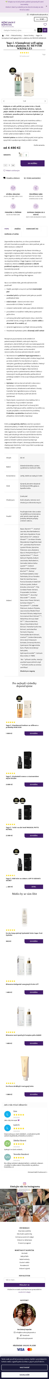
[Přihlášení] (39, 30)
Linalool (23, 637)
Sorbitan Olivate (34, 539)
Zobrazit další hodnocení (37, 1172)
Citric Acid (24, 640)
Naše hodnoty (24, 1259)
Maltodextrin (33, 561)
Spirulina (35, 547)
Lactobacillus (32, 629)
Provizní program (24, 1243)
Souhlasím (24, 1375)
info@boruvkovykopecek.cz (39, 14)
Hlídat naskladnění (33, 178)
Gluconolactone (31, 621)
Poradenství (24, 1265)
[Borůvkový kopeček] (24, 24)
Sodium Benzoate (34, 637)
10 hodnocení (24, 56)
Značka (17, 229)
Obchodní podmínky (24, 1234)
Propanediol (24, 592)
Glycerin (28, 529)
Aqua (22, 529)
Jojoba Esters (25, 555)
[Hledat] (35, 30)
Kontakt (25, 1253)
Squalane (31, 534)
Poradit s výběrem (13, 178)
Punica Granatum (27, 582)
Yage (43, 54)
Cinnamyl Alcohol (33, 643)
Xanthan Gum (31, 579)
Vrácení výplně (24, 1269)
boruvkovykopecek (26, 1338)
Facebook (25, 1335)
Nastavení (24, 1367)
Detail (34, 887)
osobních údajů (24, 1292)
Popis (7, 229)
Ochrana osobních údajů (24, 1237)
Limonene (30, 587)
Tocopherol (24, 606)
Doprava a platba (12, 234)
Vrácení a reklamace (24, 1240)
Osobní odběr (24, 1262)
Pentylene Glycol (32, 553)
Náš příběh (24, 1256)
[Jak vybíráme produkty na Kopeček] (3, 35)
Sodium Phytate (34, 608)
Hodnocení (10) (32, 229)
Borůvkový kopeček (24, 1250)
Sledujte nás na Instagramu (25, 1186)
